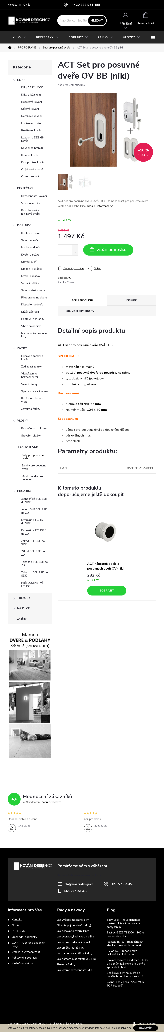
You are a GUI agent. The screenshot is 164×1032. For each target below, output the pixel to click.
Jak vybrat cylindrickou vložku (75, 936)
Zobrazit (107, 591)
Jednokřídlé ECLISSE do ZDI (34, 511)
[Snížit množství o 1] (75, 252)
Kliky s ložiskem (31, 95)
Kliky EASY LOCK (32, 87)
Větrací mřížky (30, 283)
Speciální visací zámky (35, 391)
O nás (26, 5)
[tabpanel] (106, 553)
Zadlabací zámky (31, 366)
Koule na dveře (30, 233)
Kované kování (30, 155)
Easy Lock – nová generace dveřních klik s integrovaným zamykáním (124, 923)
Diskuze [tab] (131, 300)
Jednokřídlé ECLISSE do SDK (34, 500)
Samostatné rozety (33, 290)
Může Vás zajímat (23, 963)
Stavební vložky (31, 435)
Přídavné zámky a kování (32, 357)
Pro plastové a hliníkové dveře (30, 212)
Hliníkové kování (31, 123)
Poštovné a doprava (24, 958)
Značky (21, 619)
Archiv (111, 992)
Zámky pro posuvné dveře (34, 467)
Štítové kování (30, 109)
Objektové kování (32, 169)
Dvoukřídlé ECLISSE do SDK (33, 521)
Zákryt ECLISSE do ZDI (33, 553)
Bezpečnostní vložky (34, 428)
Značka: (65, 278)
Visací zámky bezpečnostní (29, 375)
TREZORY (23, 598)
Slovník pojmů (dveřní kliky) (74, 925)
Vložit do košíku (111, 250)
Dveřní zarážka (30, 255)
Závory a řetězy (30, 409)
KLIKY (21, 80)
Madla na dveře (30, 247)
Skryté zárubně (67, 1008)
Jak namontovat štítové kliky (74, 953)
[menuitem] (19, 37)
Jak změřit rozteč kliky (70, 948)
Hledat (97, 20)
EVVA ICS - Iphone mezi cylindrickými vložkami (122, 952)
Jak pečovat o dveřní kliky (73, 931)
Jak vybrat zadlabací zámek (74, 942)
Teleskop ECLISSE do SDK (34, 574)
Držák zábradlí (30, 312)
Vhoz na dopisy (31, 326)
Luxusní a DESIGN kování (32, 139)
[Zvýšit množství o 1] (75, 247)
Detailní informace (98, 206)
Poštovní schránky (32, 319)
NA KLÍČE (23, 608)
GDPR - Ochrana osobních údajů (28, 944)
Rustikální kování (31, 130)
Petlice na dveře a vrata (32, 400)
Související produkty (80, 311)
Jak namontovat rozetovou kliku (77, 959)
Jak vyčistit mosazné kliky (73, 920)
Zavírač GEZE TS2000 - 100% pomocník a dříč (125, 934)
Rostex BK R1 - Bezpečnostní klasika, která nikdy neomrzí (125, 943)
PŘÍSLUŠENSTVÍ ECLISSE (32, 584)
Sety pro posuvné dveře (33, 456)
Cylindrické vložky (94, 1008)
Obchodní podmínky (24, 937)
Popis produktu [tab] (82, 300)
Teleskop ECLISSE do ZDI (34, 563)
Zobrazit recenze (51, 802)
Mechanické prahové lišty (34, 335)
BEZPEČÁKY (25, 188)
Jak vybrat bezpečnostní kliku (75, 970)
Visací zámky (29, 384)
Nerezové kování (31, 116)
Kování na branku (32, 148)
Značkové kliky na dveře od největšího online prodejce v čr (125, 974)
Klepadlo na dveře (32, 304)
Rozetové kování (31, 102)
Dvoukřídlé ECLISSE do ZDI (33, 532)
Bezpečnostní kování (34, 196)
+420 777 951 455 (121, 884)
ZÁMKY (22, 348)
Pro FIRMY (18, 931)
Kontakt (12, 5)
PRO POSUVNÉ (28, 447)
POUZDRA (24, 491)
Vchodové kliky (30, 203)
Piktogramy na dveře (34, 297)
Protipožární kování (33, 162)
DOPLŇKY (24, 225)
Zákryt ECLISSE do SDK (33, 542)
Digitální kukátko (31, 269)
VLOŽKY (22, 421)
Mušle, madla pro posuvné (32, 477)
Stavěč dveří (28, 262)
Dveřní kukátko (30, 276)
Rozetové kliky (66, 964)
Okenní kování (30, 176)
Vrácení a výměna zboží (26, 952)
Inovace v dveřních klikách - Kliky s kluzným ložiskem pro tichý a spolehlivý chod (127, 963)
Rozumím (145, 1028)
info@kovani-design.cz (78, 884)
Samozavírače (29, 240)
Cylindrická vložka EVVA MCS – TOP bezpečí (126, 984)
